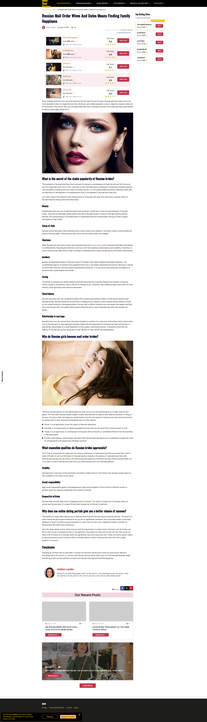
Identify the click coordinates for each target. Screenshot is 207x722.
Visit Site (123, 40)
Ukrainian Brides (83, 3)
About (76, 708)
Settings (50, 717)
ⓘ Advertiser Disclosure (126, 30)
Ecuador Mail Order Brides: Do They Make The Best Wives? (111, 628)
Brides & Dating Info (139, 3)
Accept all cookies (68, 717)
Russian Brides (63, 3)
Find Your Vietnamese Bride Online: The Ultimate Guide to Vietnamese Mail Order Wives (84, 671)
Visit (159, 26)
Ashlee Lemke (51, 27)
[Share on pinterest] (131, 588)
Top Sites (158, 3)
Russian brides (96, 245)
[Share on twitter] (127, 588)
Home (44, 9)
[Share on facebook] (122, 588)
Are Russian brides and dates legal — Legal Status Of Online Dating (62, 628)
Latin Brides (119, 3)
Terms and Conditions (56, 708)
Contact (69, 708)
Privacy (44, 708)
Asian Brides (102, 3)
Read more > (53, 635)
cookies (15, 714)
